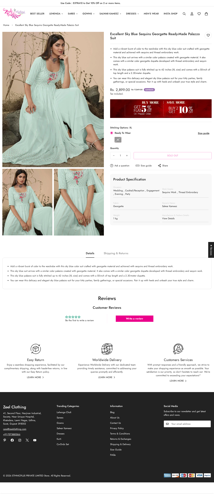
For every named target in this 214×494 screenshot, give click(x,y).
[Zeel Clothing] (14, 13)
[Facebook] (12, 440)
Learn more (34, 377)
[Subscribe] (207, 423)
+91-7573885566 (11, 434)
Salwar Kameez (109, 13)
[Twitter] (27, 440)
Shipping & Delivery (120, 444)
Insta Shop (170, 13)
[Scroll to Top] (207, 477)
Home (6, 25)
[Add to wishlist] (208, 35)
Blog (112, 412)
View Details (168, 218)
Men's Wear (151, 13)
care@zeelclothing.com (14, 429)
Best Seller (37, 13)
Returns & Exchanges (120, 439)
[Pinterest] (4, 440)
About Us (114, 417)
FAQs (113, 455)
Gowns (87, 13)
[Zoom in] (98, 38)
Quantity (114, 148)
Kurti (59, 439)
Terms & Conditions (120, 433)
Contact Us (115, 423)
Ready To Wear (123, 133)
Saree (71, 13)
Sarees (60, 417)
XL (118, 139)
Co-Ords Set (63, 444)
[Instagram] (19, 440)
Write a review (134, 318)
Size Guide (116, 449)
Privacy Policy (117, 428)
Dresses (131, 13)
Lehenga (54, 13)
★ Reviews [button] (211, 249)
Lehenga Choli (64, 412)
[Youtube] (34, 440)
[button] (206, 13)
